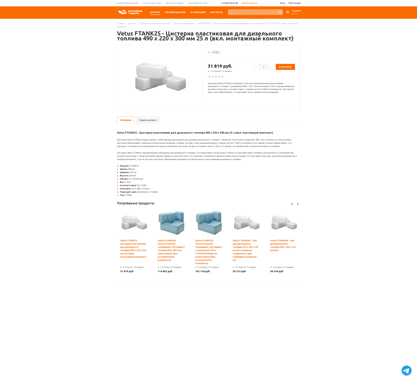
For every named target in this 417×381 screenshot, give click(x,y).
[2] (212, 76)
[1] (209, 76)
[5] (222, 76)
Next (297, 204)
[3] (216, 76)
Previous (292, 204)
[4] (219, 76)
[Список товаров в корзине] (294, 14)
